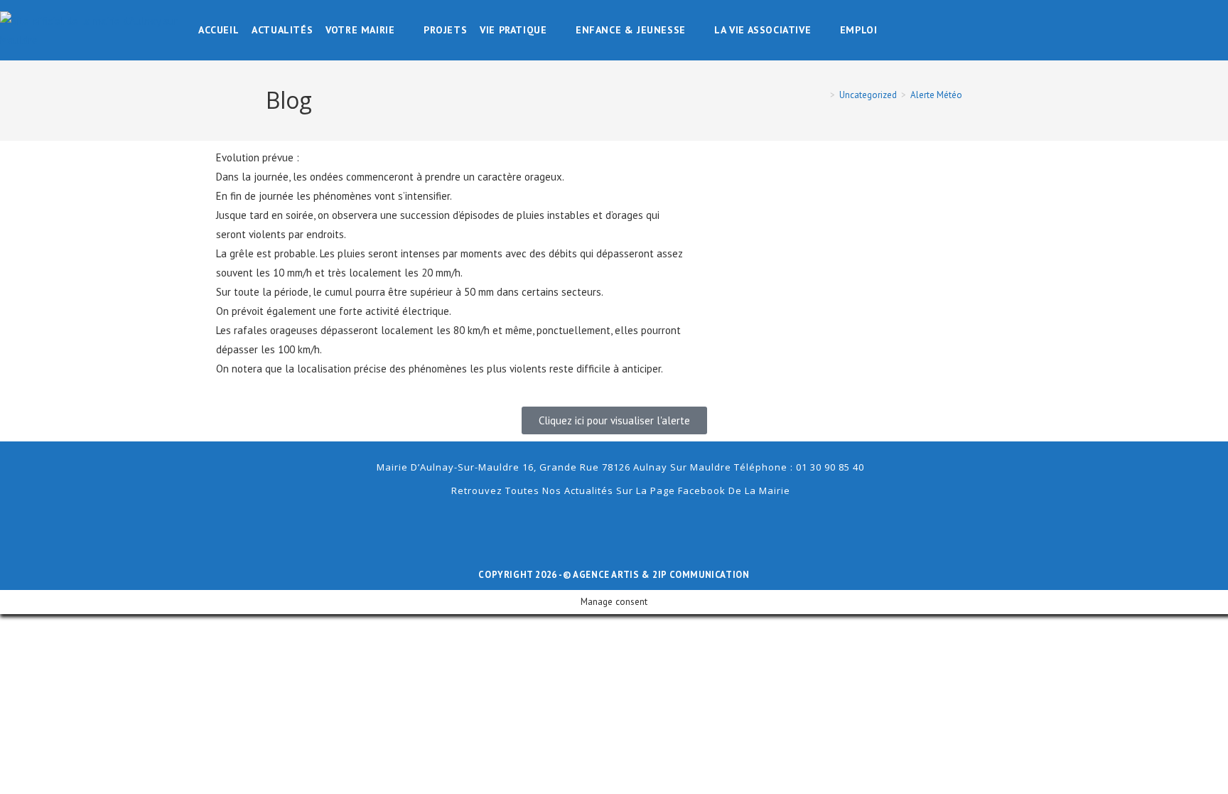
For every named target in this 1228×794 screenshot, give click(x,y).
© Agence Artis (602, 575)
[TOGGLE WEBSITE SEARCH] (893, 30)
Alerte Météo (936, 95)
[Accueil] (822, 95)
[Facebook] (614, 524)
